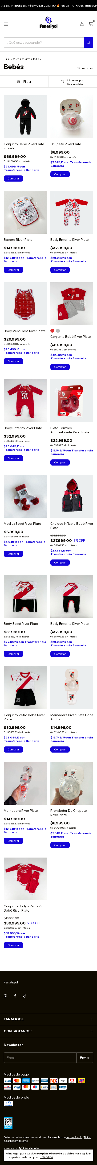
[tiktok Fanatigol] (24, 996)
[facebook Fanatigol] (15, 996)
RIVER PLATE (22, 59)
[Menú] (6, 24)
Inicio (7, 59)
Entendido (46, 1157)
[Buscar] (88, 42)
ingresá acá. (74, 1137)
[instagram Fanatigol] (5, 996)
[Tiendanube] (22, 1149)
